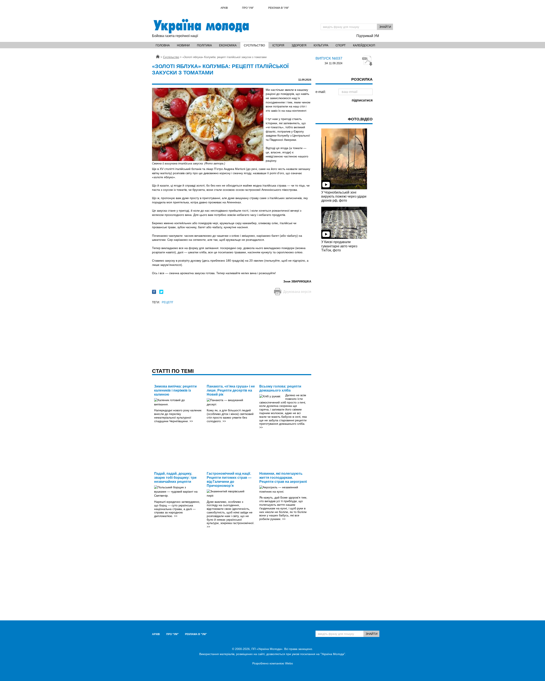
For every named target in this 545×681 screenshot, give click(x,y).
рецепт (167, 302)
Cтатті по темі (173, 371)
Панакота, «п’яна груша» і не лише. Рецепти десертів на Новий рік (231, 390)
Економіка (228, 45)
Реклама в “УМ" (278, 7)
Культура (321, 45)
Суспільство (254, 45)
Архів (224, 7)
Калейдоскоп (364, 45)
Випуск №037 (329, 58)
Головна (163, 45)
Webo (289, 663)
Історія (278, 45)
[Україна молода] (201, 26)
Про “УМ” (248, 7)
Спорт (341, 45)
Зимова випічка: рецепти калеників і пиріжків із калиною (175, 390)
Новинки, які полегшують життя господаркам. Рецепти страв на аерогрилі (283, 477)
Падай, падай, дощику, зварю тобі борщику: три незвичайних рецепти (175, 477)
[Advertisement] (231, 335)
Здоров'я (298, 45)
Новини (183, 45)
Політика (204, 45)
